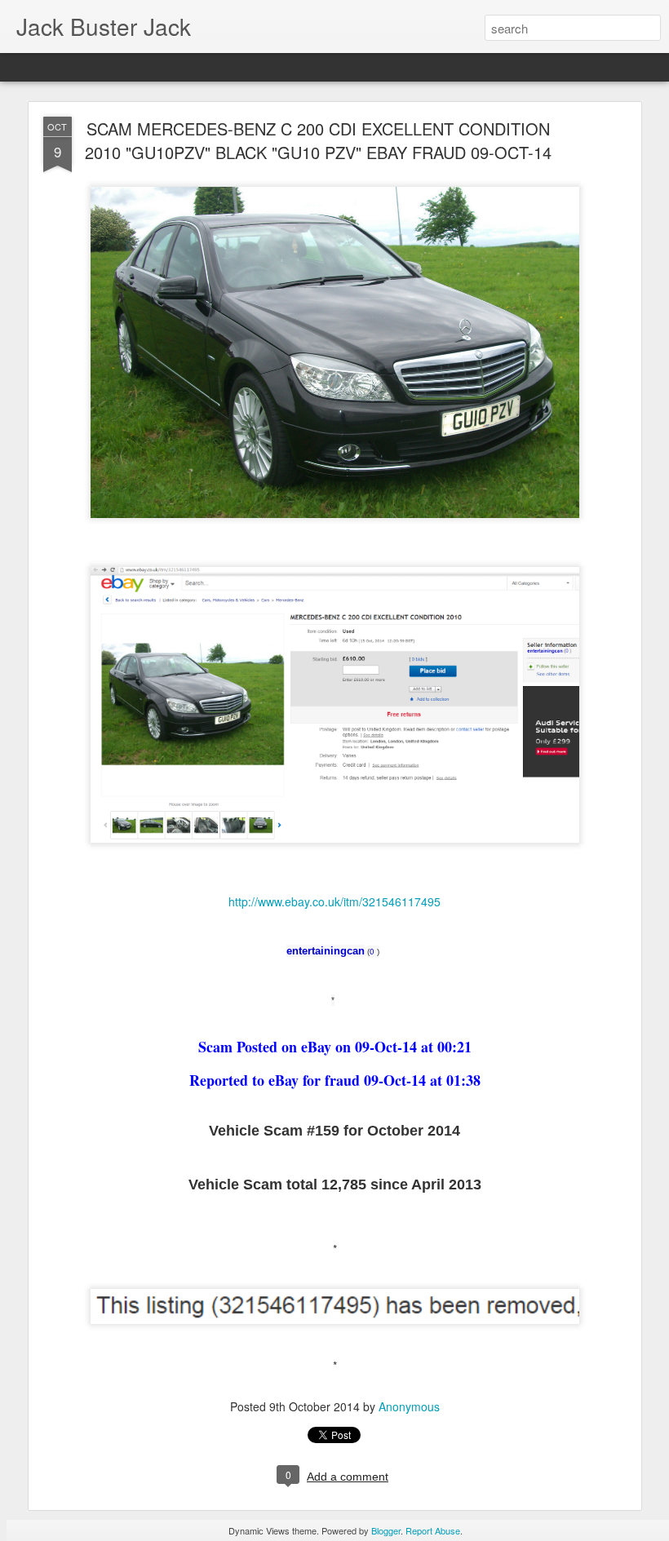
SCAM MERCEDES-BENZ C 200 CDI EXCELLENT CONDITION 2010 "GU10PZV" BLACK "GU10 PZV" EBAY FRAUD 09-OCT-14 (318, 140)
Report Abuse (432, 1530)
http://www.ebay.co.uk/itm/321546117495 (334, 901)
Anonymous (409, 1406)
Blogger (386, 1530)
